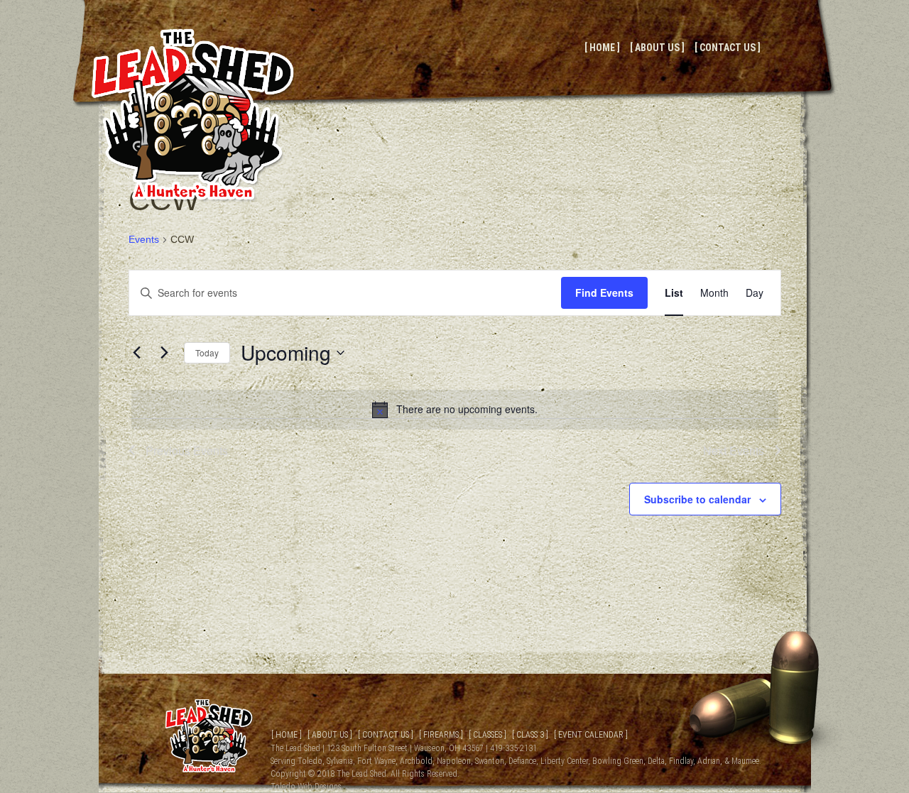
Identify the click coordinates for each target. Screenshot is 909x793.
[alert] (454, 410)
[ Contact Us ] (728, 47)
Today (207, 352)
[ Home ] (602, 47)
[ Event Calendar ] (591, 735)
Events (144, 239)
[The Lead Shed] (193, 198)
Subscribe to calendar (697, 499)
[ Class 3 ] (530, 735)
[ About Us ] (657, 47)
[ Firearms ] (441, 735)
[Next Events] (164, 352)
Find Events (604, 292)
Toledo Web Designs (306, 787)
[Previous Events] (137, 352)
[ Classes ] (487, 735)
